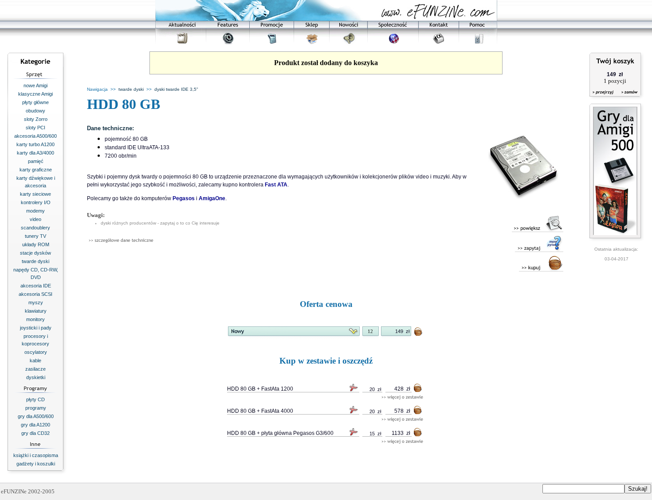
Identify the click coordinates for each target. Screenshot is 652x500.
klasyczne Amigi (35, 94)
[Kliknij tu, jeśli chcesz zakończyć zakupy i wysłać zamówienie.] (627, 97)
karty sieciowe (35, 194)
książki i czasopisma (35, 455)
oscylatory (35, 352)
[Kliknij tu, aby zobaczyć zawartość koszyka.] (603, 97)
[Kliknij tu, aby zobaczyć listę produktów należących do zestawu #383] (402, 397)
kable (35, 360)
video (35, 219)
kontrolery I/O (36, 202)
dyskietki (35, 377)
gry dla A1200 (35, 424)
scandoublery (35, 227)
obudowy (35, 110)
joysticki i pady (35, 327)
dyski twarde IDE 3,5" (176, 89)
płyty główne (35, 102)
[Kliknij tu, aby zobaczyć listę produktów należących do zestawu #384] (402, 419)
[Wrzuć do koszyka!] (418, 333)
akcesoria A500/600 (35, 136)
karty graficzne (36, 169)
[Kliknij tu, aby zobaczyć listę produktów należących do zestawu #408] (402, 442)
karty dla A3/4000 (35, 152)
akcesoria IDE (35, 285)
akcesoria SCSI (35, 294)
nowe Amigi (35, 85)
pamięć (35, 161)
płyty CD (35, 399)
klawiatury (36, 311)
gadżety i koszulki (35, 463)
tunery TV (35, 236)
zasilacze (35, 369)
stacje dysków (35, 253)
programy (35, 408)
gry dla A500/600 (36, 416)
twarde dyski (35, 261)
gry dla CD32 (35, 433)
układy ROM (35, 244)
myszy (35, 302)
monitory (35, 319)
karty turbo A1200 (35, 144)
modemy (35, 210)
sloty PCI (35, 127)
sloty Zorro (35, 119)
